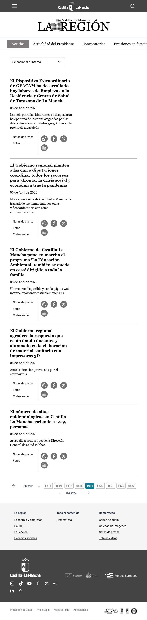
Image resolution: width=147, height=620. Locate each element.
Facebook (38, 583)
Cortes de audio (109, 520)
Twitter (46, 583)
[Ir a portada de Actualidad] (73, 26)
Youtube (29, 583)
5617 (69, 485)
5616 (58, 485)
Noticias (18, 44)
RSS (20, 591)
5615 (48, 485)
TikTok (20, 583)
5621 (110, 485)
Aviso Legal (43, 609)
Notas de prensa (23, 137)
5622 (121, 485)
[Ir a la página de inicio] (73, 6)
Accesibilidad (81, 609)
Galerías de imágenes (112, 526)
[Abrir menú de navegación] (14, 6)
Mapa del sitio (61, 609)
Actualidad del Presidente (53, 44)
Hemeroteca (64, 520)
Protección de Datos (21, 609)
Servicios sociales (25, 538)
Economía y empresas (28, 520)
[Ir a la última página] (85, 493)
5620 (100, 485)
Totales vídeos (108, 538)
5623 (131, 485)
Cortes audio (21, 234)
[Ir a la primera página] (16, 486)
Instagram (12, 583)
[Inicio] (37, 567)
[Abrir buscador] (132, 6)
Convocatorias (93, 44)
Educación (21, 532)
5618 (79, 485)
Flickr (55, 583)
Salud (18, 526)
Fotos (16, 143)
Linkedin (12, 591)
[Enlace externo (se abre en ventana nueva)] (120, 611)
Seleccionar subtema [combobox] (26, 62)
